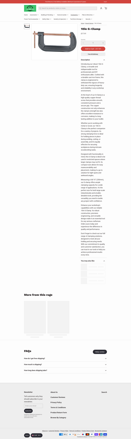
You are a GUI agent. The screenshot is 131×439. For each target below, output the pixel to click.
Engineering (74, 15)
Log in (105, 1)
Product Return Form (59, 413)
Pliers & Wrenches (87, 15)
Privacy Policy (56, 402)
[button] (93, 49)
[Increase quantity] (103, 43)
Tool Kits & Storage (75, 19)
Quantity (83, 39)
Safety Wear (45, 19)
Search (104, 392)
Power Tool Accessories (31, 19)
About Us (54, 392)
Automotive (33, 15)
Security (88, 19)
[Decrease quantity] (83, 43)
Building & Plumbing (47, 15)
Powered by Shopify (82, 436)
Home (26, 15)
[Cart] (105, 8)
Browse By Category (58, 418)
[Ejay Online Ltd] (30, 8)
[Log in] (100, 8)
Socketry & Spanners (60, 19)
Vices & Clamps (89, 23)
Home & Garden (62, 15)
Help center (100, 352)
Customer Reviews (58, 397)
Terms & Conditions (58, 407)
